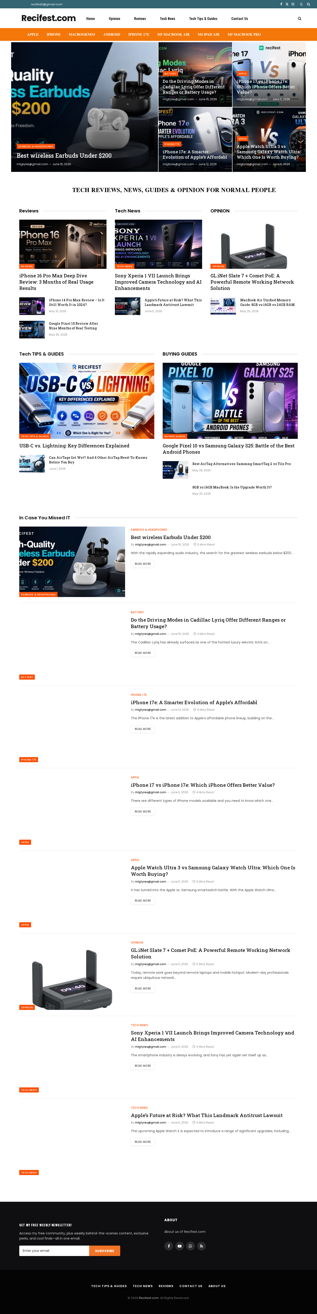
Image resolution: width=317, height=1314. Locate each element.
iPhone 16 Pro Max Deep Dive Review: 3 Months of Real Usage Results (56, 282)
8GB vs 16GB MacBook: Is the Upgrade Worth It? (232, 487)
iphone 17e (172, 144)
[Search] (308, 4)
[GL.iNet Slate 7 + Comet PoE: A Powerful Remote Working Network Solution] (254, 244)
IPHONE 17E (138, 34)
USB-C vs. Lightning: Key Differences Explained (74, 446)
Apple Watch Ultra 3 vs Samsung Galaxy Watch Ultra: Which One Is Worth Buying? (269, 152)
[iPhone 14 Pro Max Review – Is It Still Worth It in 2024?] (32, 306)
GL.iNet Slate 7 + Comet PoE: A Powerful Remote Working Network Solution (252, 282)
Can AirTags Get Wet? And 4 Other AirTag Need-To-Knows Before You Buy (98, 459)
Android (111, 34)
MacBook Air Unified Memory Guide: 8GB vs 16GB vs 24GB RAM (267, 302)
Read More (143, 564)
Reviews (140, 18)
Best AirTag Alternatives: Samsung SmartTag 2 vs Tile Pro (241, 464)
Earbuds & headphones (36, 146)
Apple (33, 34)
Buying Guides (175, 436)
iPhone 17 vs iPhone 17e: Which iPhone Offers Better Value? (266, 87)
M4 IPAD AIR (209, 34)
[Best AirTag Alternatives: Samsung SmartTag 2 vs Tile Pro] (175, 470)
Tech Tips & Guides (203, 18)
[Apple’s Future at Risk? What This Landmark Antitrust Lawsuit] (127, 306)
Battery (170, 73)
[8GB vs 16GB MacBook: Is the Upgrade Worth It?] (175, 493)
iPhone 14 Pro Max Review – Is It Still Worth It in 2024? (76, 302)
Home (90, 18)
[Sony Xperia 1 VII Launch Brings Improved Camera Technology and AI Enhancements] (158, 244)
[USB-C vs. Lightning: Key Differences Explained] (86, 401)
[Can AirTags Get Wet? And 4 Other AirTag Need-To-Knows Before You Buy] (32, 463)
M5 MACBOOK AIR (173, 34)
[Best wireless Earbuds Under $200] (84, 107)
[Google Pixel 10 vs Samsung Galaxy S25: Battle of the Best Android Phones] (230, 401)
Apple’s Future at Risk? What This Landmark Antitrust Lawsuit (173, 302)
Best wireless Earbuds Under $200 (64, 155)
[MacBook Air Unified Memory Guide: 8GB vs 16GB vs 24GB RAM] (223, 306)
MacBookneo (82, 34)
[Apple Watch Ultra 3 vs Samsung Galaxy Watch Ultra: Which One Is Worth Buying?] (269, 139)
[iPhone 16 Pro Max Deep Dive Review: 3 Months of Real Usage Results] (63, 244)
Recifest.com (149, 1298)
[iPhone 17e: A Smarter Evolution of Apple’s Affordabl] (195, 139)
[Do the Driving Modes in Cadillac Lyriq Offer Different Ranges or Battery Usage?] (195, 74)
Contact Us (239, 18)
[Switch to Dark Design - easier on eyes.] (301, 4)
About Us (217, 1286)
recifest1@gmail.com (46, 4)
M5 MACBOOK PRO (244, 34)
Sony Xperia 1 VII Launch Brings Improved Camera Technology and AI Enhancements (158, 282)
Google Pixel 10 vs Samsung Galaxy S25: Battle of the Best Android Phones (228, 449)
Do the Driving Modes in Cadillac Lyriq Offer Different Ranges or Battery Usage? (194, 87)
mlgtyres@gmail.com (32, 164)
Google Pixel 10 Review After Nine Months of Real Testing (73, 325)
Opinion (114, 18)
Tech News (167, 18)
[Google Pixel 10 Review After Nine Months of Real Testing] (32, 329)
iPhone (54, 34)
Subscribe (104, 1251)
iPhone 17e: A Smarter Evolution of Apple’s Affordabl (195, 154)
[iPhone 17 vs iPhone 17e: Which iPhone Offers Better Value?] (269, 74)
